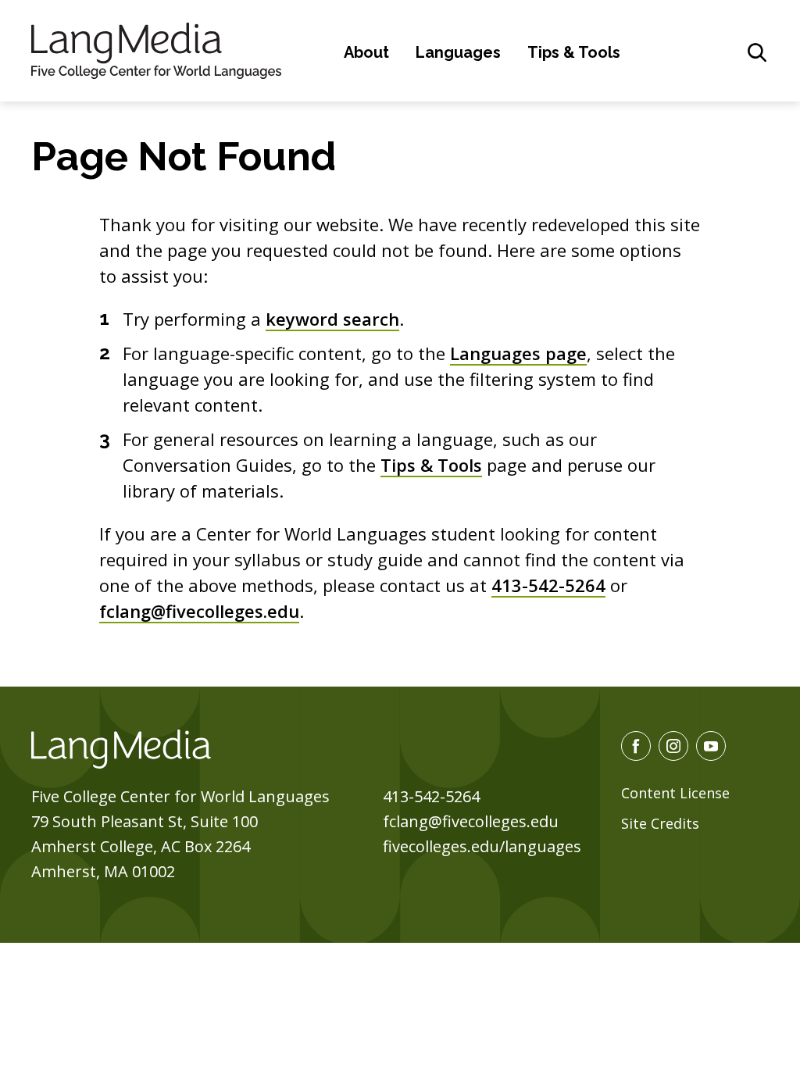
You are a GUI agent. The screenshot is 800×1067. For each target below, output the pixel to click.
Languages (458, 52)
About (366, 52)
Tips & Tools (573, 52)
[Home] (156, 48)
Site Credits (660, 823)
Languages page (518, 353)
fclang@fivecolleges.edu (199, 611)
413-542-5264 (548, 585)
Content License (675, 792)
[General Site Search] (757, 52)
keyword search (332, 318)
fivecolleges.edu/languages (482, 846)
